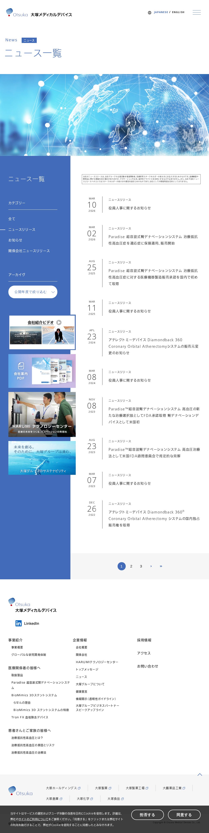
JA (161, 12)
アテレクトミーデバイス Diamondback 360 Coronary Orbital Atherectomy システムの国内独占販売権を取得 (154, 519)
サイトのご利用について (33, 819)
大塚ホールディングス (61, 788)
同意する (184, 815)
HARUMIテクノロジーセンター (97, 662)
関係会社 (82, 655)
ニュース (81, 677)
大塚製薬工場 (135, 788)
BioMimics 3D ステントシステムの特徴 (41, 710)
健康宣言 (82, 691)
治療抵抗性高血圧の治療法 (29, 752)
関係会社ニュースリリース (29, 251)
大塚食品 (114, 799)
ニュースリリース (22, 229)
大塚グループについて (90, 684)
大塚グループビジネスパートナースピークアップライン (98, 708)
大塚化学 (83, 799)
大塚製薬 (101, 788)
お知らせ (15, 240)
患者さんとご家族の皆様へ (29, 730)
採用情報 (144, 640)
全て (11, 219)
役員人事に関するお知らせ (130, 208)
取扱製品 (17, 675)
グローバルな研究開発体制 (28, 655)
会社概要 (82, 647)
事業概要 (17, 647)
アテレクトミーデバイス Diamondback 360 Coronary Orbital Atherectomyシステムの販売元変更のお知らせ (154, 347)
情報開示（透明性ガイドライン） (96, 699)
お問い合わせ (148, 666)
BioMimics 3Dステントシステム (34, 695)
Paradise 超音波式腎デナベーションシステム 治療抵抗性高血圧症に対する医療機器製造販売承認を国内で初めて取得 (153, 277)
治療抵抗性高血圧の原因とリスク (33, 745)
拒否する (147, 815)
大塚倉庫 (52, 799)
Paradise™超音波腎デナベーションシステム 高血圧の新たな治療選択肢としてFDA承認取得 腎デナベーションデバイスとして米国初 (154, 416)
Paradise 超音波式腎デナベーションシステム (40, 685)
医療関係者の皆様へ (24, 667)
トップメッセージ (87, 669)
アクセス (144, 653)
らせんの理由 (22, 702)
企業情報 (80, 640)
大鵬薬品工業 (172, 788)
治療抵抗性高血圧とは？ (27, 738)
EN (178, 12)
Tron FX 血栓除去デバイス (30, 717)
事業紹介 (15, 640)
